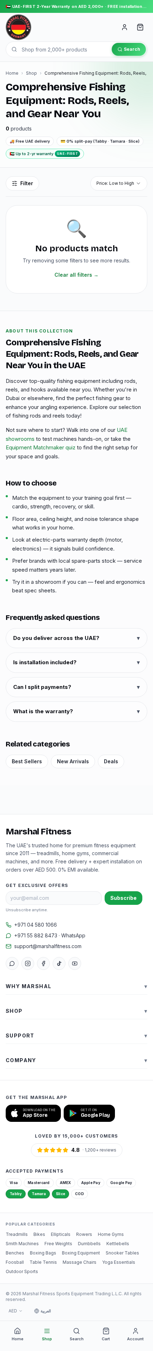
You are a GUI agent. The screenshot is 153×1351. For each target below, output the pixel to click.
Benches (15, 1253)
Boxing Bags (43, 1253)
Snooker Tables (122, 1253)
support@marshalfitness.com (47, 946)
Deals (111, 761)
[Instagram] (27, 963)
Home (12, 73)
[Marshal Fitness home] (18, 27)
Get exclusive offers (37, 885)
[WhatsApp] (12, 963)
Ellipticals (60, 1234)
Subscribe (123, 898)
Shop (31, 73)
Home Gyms (111, 1234)
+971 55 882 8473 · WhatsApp (49, 935)
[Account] (124, 27)
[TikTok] (59, 963)
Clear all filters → (76, 275)
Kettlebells (117, 1243)
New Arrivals (73, 761)
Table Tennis (43, 1262)
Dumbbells (89, 1243)
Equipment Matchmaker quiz (40, 447)
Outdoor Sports (22, 1271)
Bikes (39, 1234)
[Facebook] (43, 963)
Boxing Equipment (81, 1253)
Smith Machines (22, 1243)
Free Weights (58, 1243)
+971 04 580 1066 (35, 925)
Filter (26, 183)
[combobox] (118, 183)
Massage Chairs (79, 1262)
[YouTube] (74, 963)
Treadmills (17, 1234)
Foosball (15, 1262)
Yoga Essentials (118, 1262)
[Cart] (140, 27)
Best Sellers (27, 761)
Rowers (84, 1234)
